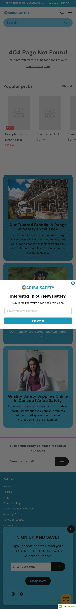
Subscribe (38, 320)
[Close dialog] (73, 283)
